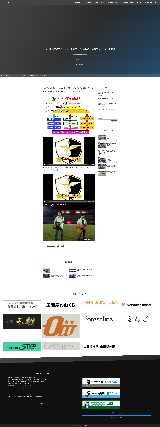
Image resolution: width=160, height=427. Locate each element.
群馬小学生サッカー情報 (43, 373)
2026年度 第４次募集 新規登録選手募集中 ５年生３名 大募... (107, 93)
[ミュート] (91, 164)
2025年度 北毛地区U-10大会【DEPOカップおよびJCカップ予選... (111, 144)
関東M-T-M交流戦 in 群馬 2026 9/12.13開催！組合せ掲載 (18, 383)
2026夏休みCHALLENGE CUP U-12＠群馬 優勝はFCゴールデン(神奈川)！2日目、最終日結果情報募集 (26, 381)
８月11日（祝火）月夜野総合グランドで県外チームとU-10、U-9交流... (107, 110)
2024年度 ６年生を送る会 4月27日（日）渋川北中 (85, 270)
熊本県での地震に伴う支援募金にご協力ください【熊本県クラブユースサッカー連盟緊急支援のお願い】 (27, 379)
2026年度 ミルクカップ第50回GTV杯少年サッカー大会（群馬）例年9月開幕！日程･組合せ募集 (25, 392)
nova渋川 (6, 2)
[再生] (44, 164)
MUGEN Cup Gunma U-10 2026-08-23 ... (106, 98)
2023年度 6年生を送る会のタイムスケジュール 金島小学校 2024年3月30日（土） (59, 276)
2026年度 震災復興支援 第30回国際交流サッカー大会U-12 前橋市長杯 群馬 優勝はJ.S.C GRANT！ (25, 396)
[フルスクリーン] (93, 164)
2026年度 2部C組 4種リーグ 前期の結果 (111, 172)
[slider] (68, 164)
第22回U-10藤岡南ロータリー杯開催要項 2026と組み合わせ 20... (111, 151)
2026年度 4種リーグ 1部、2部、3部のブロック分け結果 (111, 137)
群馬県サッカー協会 (116, 417)
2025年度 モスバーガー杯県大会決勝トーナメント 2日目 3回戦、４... (111, 159)
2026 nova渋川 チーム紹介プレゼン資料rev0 (107, 116)
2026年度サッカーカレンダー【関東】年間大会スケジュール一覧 (20, 387)
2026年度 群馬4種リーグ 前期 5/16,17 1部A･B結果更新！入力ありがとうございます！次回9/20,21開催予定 (27, 394)
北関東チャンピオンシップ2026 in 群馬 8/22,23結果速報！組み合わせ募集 (21, 377)
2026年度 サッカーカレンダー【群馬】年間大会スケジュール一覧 (20, 390)
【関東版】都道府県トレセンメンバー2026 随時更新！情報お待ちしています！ (22, 385)
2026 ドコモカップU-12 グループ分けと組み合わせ (111, 166)
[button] (68, 151)
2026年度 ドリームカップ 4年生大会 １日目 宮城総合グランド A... (107, 104)
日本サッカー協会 (117, 413)
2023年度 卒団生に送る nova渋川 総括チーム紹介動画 (85, 276)
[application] (69, 151)
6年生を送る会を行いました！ (56, 270)
